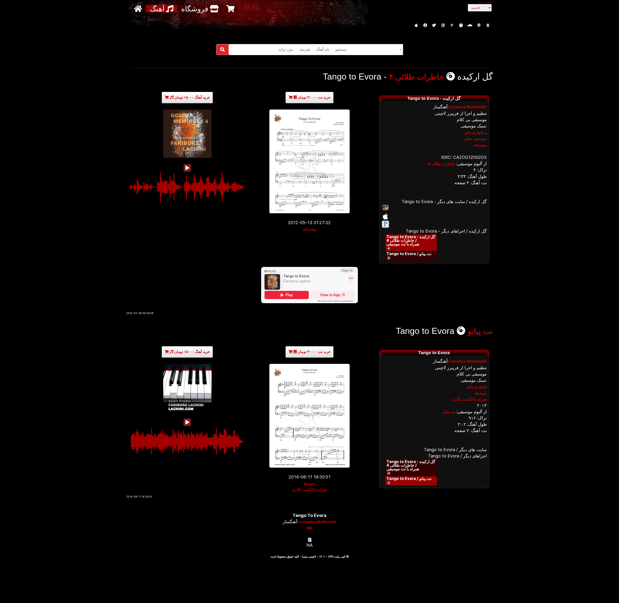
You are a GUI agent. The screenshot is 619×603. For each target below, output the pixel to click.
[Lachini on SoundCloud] (469, 25)
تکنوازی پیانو (474, 132)
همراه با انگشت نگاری (309, 489)
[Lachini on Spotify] (460, 25)
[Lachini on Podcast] (478, 25)
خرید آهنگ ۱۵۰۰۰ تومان (191, 97)
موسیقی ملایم (475, 138)
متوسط (309, 483)
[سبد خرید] (231, 8)
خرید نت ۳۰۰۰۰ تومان (314, 97)
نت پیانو (480, 331)
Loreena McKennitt (468, 106)
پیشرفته (309, 229)
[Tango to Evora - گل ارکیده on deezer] (434, 209)
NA (309, 528)
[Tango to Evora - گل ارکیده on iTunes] (434, 216)
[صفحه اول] (139, 8)
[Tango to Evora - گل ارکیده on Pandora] (434, 224)
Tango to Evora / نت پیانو (408, 253)
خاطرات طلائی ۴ (416, 77)
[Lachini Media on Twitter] (434, 25)
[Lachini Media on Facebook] (425, 25)
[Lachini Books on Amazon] (487, 25)
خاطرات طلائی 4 (441, 163)
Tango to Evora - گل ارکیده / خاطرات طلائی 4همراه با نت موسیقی (410, 240)
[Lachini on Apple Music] (416, 25)
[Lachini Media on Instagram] (443, 25)
